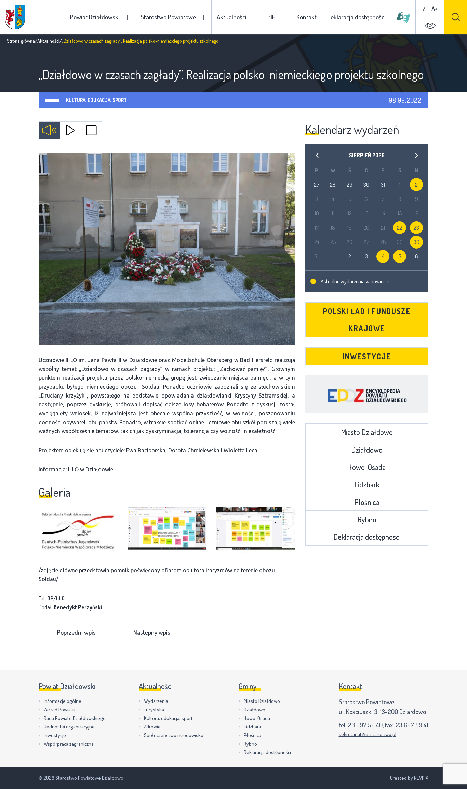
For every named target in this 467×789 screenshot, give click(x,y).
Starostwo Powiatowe (168, 17)
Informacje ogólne (62, 701)
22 (399, 227)
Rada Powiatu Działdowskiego (75, 718)
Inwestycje (367, 356)
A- (425, 9)
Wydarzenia (156, 701)
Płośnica (366, 502)
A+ (434, 8)
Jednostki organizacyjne (69, 726)
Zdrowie (152, 726)
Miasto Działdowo (367, 432)
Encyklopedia (366, 394)
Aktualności (231, 17)
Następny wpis (151, 632)
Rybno (366, 519)
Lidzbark (366, 484)
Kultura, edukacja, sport (96, 100)
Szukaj (455, 17)
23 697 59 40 (365, 725)
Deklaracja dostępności (356, 17)
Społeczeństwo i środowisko (173, 735)
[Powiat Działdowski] (15, 17)
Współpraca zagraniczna (69, 743)
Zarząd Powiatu (59, 709)
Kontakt (306, 17)
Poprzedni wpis (76, 632)
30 (416, 242)
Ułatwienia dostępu (430, 25)
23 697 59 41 (412, 725)
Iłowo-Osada (367, 467)
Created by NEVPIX (409, 778)
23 (416, 227)
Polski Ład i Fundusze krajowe (367, 319)
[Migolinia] (403, 17)
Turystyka (154, 709)
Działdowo (367, 449)
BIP (271, 17)
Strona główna (21, 41)
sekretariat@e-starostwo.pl (367, 734)
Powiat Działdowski (95, 17)
